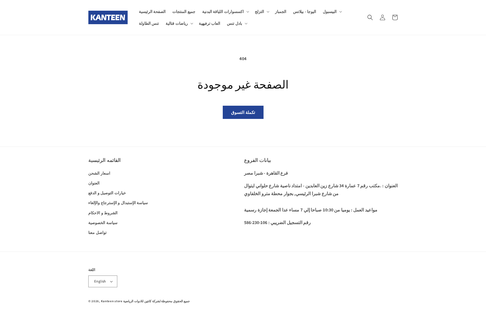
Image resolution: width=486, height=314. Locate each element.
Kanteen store (112, 301)
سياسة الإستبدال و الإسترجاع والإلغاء (118, 202)
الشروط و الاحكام (103, 212)
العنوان (94, 183)
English (100, 281)
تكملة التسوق (243, 112)
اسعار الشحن (99, 173)
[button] (225, 11)
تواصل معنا (97, 232)
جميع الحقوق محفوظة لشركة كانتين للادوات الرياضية (156, 301)
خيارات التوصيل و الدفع (107, 192)
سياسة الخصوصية (103, 222)
